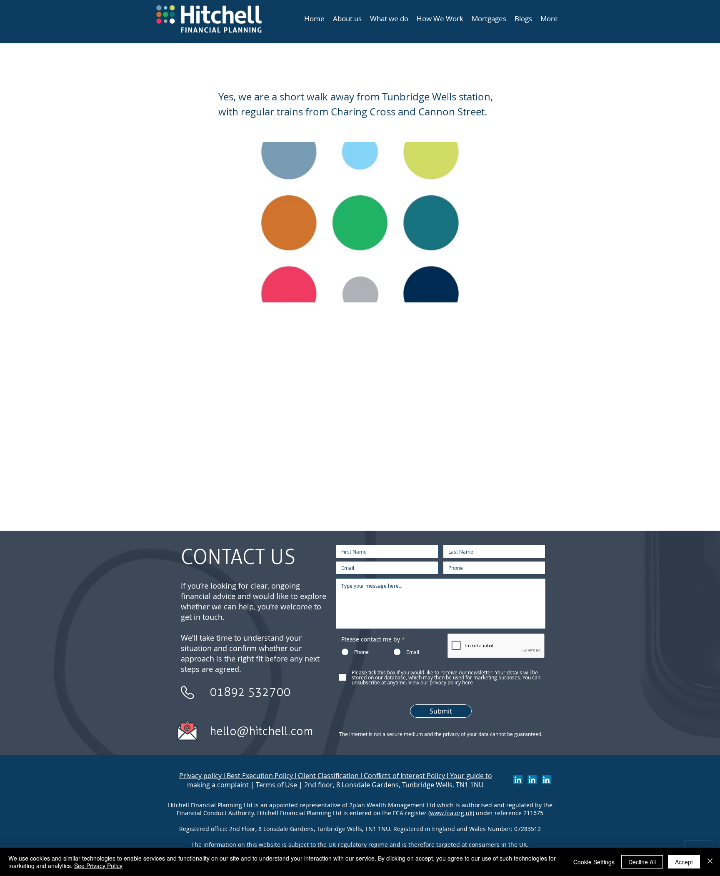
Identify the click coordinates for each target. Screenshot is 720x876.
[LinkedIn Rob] (546, 779)
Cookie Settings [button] (594, 862)
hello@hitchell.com (261, 731)
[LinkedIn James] (532, 779)
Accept (684, 862)
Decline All (642, 862)
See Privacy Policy (98, 865)
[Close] (710, 861)
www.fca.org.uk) (452, 813)
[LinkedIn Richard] (517, 779)
